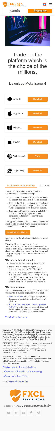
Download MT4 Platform (17, 232)
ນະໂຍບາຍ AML (9, 376)
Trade (37, 156)
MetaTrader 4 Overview (16, 317)
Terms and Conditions (27, 367)
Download (37, 99)
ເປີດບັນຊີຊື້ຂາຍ (40, 11)
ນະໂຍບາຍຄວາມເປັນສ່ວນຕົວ (14, 371)
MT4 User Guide (16, 297)
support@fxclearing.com (18, 381)
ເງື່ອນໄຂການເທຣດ (10, 367)
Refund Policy (23, 376)
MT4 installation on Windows (21, 185)
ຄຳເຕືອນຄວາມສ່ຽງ (34, 371)
